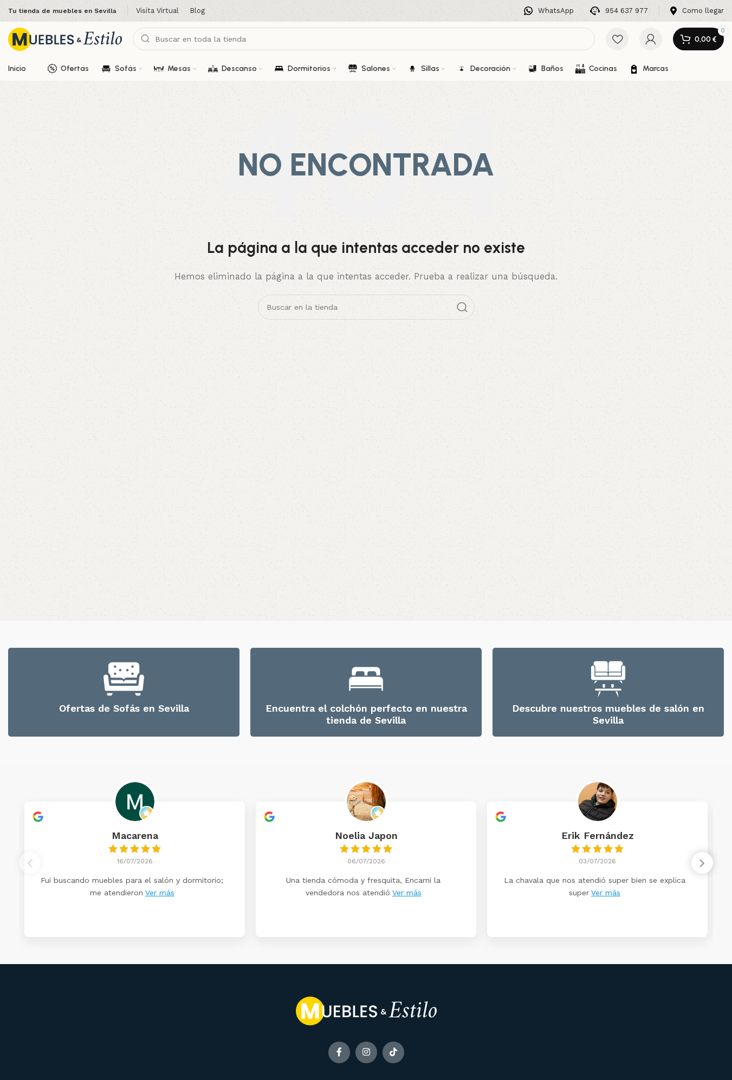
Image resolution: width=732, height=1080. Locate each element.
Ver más (159, 892)
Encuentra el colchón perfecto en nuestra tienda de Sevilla (366, 714)
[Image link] (366, 1010)
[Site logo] (65, 38)
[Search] (462, 307)
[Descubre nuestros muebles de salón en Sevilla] (608, 679)
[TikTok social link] (393, 1052)
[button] (702, 863)
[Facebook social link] (339, 1052)
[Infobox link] (549, 11)
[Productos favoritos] (617, 39)
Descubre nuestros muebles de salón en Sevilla (608, 714)
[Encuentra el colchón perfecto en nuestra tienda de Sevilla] (366, 679)
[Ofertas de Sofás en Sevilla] (123, 679)
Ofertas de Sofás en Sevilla (124, 708)
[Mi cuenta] (651, 39)
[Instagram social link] (366, 1052)
